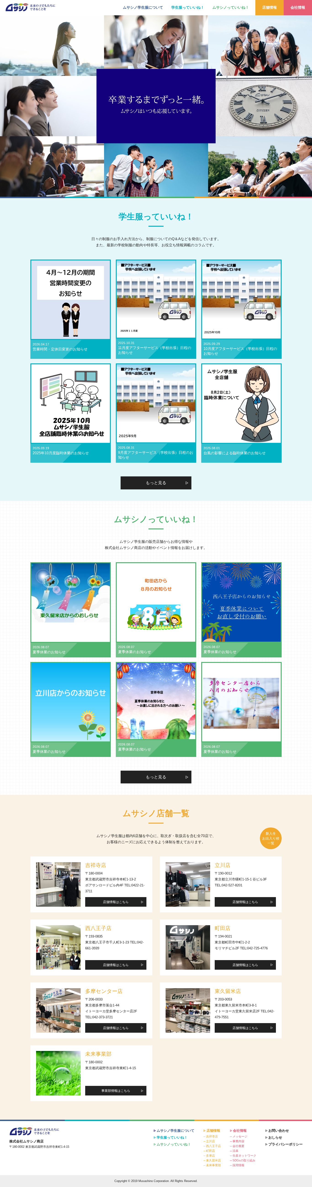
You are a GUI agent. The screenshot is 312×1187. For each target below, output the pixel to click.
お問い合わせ (278, 1130)
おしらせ (275, 1137)
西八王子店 (213, 1146)
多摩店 (210, 1155)
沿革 (235, 1151)
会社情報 (298, 7)
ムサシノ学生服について (143, 7)
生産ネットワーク (244, 1155)
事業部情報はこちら (115, 1090)
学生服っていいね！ (187, 7)
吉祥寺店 (212, 1136)
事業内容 (238, 1141)
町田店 (210, 1151)
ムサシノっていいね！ (230, 7)
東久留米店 (213, 1160)
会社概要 (238, 1146)
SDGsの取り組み (244, 1160)
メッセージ (240, 1136)
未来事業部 (213, 1165)
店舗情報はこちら (116, 902)
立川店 (210, 1141)
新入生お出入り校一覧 (270, 838)
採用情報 (238, 1165)
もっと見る (156, 483)
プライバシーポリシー (285, 1144)
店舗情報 (269, 7)
